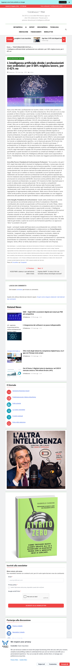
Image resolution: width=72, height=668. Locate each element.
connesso (19, 289)
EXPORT (32, 27)
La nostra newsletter (18, 410)
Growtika (15, 262)
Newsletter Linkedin (18, 632)
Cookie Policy (23, 659)
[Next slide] (65, 6)
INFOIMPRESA (18, 27)
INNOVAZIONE (23, 32)
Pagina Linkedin (17, 626)
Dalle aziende (16, 403)
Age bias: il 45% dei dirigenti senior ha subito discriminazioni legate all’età (39, 38)
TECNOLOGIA (54, 27)
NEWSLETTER (48, 32)
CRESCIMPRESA (42, 27)
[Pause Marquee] (64, 39)
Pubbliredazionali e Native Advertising (24, 397)
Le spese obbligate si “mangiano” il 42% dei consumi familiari (50, 6)
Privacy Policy (14, 659)
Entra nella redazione (18, 422)
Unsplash (24, 262)
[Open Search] (66, 29)
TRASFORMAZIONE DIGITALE (16, 58)
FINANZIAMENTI (36, 32)
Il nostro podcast (17, 416)
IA (26, 27)
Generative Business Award (20, 391)
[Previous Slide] (63, 6)
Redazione (11, 72)
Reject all (41, 664)
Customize (53, 664)
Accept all (64, 664)
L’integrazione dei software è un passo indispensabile (42, 325)
